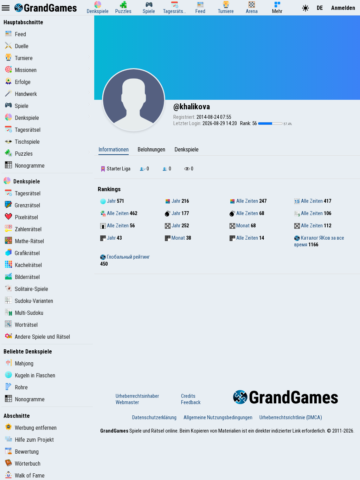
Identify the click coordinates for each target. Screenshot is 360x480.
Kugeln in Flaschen (35, 375)
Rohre (21, 387)
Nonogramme (30, 165)
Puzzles (24, 153)
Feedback (190, 402)
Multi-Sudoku (29, 313)
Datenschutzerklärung (154, 417)
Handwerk (26, 94)
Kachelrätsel (28, 265)
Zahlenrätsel (28, 229)
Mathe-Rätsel (29, 241)
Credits (188, 396)
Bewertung (27, 451)
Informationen (113, 149)
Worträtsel (26, 325)
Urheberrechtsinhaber (137, 396)
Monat (242, 225)
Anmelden (343, 8)
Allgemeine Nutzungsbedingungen (218, 417)
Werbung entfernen (36, 427)
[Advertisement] (227, 327)
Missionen (26, 70)
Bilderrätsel (27, 277)
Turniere (24, 58)
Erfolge (23, 82)
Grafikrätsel (27, 253)
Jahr (111, 201)
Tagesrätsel (27, 130)
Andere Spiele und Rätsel (42, 336)
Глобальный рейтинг (128, 257)
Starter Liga (118, 169)
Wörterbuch (27, 463)
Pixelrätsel (26, 217)
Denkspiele (27, 118)
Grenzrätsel (27, 205)
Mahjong (24, 363)
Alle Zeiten (246, 201)
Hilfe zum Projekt (34, 439)
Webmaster (127, 402)
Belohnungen (151, 149)
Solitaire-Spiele (31, 289)
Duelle (21, 46)
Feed (20, 34)
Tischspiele (27, 141)
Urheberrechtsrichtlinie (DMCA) (290, 417)
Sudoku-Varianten (34, 301)
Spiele (21, 106)
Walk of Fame (30, 475)
